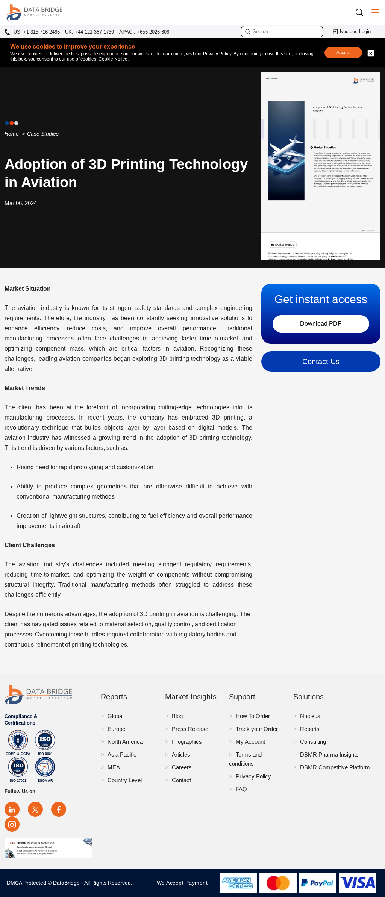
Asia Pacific (122, 754)
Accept (343, 52)
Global (115, 716)
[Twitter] (35, 809)
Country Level (125, 780)
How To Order (253, 716)
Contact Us (321, 361)
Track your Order (257, 729)
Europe (116, 729)
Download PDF (320, 323)
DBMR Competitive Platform (335, 767)
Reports (310, 729)
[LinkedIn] (12, 809)
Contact (181, 780)
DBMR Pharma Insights (329, 754)
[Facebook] (58, 809)
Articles (181, 754)
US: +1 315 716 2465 (36, 32)
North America (125, 741)
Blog (177, 716)
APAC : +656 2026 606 (144, 31)
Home (12, 134)
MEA (114, 767)
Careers (182, 767)
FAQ (241, 789)
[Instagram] (12, 824)
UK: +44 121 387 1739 (89, 31)
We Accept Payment (184, 883)
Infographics (187, 741)
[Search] (362, 12)
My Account (250, 741)
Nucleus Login (355, 31)
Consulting (313, 741)
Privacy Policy (253, 776)
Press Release (190, 729)
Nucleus (310, 716)
